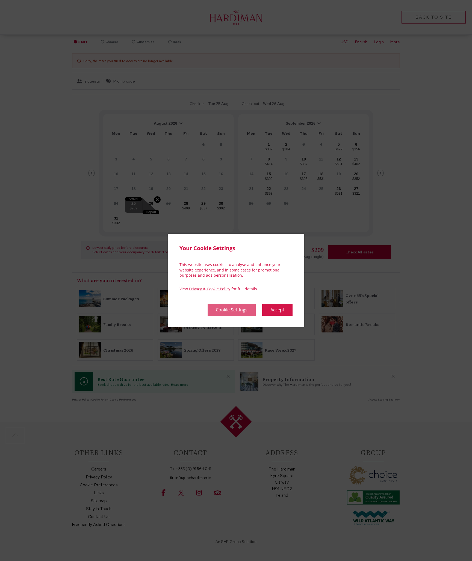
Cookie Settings (231, 310)
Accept (277, 310)
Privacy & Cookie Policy (209, 288)
